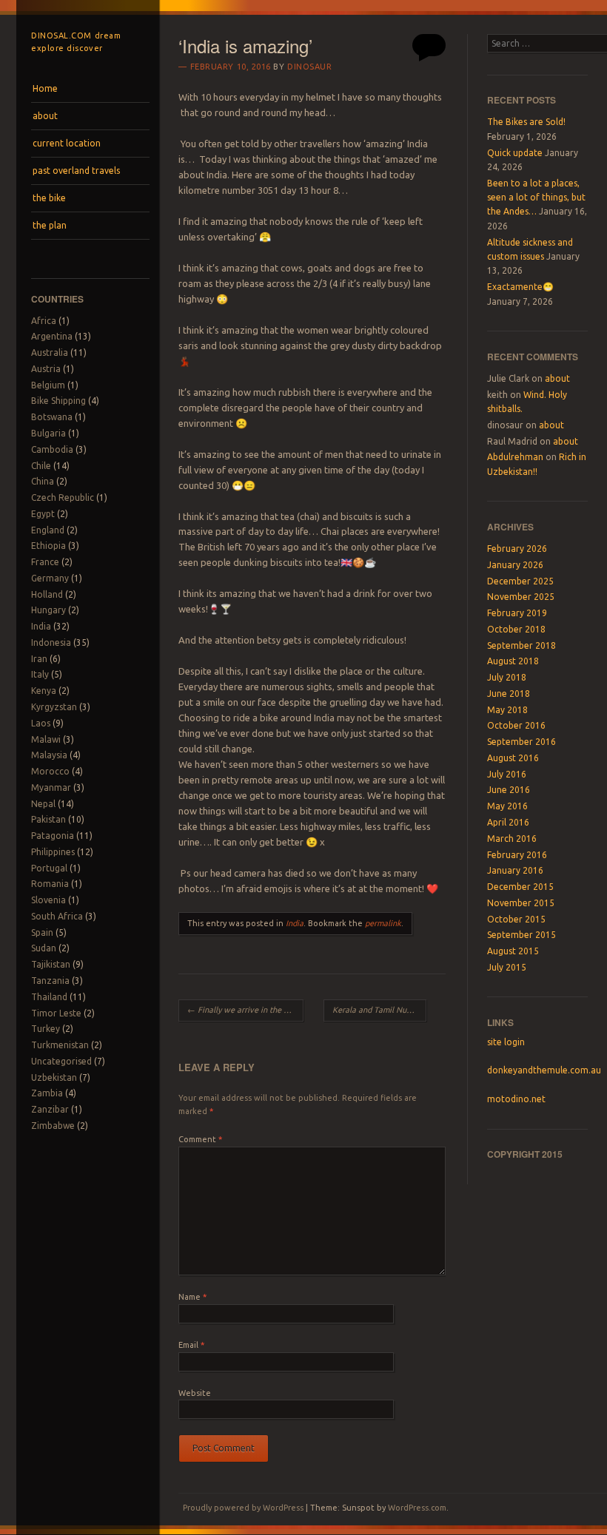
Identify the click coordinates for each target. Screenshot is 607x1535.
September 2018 (521, 645)
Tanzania (50, 980)
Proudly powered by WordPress (243, 1507)
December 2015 (520, 886)
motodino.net (516, 1099)
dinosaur (309, 66)
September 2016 (521, 741)
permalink (383, 923)
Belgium (48, 385)
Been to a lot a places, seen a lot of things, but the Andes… (536, 197)
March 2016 (512, 838)
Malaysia (49, 755)
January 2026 (515, 565)
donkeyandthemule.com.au (544, 1070)
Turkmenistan (60, 1045)
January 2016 (515, 870)
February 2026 (517, 548)
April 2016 (508, 822)
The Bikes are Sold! (526, 121)
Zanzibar (50, 1109)
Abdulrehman (515, 457)
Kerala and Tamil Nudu (379, 1009)
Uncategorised (61, 1061)
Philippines (53, 852)
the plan (50, 225)
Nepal (43, 804)
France (45, 562)
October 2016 (516, 725)
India (41, 626)
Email (191, 1344)
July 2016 (506, 774)
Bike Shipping (58, 400)
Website (194, 1393)
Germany (50, 578)
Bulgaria (48, 433)
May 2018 (507, 710)
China (42, 481)
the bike (49, 198)
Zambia (47, 1093)
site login (506, 1042)
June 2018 (508, 693)
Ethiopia (48, 545)
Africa (43, 320)
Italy (40, 674)
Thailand (49, 997)
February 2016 (517, 855)
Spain (42, 932)
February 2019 (517, 613)
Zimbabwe (53, 1125)
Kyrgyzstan (54, 707)
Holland (47, 594)
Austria (46, 369)
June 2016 (508, 790)
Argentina (52, 336)
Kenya (43, 690)
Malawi (46, 739)
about (45, 116)
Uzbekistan (54, 1077)
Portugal (49, 868)
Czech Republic (62, 497)
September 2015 (521, 934)
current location (67, 143)
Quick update (515, 153)
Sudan (43, 948)
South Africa (57, 916)
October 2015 (516, 919)
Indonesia (51, 642)
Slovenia (48, 900)
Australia (49, 352)
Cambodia (52, 449)
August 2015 (513, 951)
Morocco (50, 771)
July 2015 (506, 967)
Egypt (43, 514)
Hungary (48, 610)
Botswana (52, 417)
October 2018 (516, 629)
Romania (50, 883)
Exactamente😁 (520, 286)
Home (45, 88)
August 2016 (513, 758)
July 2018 (506, 677)
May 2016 (507, 806)
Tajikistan (50, 964)
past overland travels (76, 170)
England (47, 530)
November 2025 (520, 596)
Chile (41, 465)
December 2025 (520, 581)
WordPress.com (417, 1507)
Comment (200, 1139)
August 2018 (513, 661)
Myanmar (51, 787)
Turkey (45, 1028)
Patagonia (52, 835)
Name (192, 1296)
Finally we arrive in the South (245, 1009)
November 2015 (520, 903)
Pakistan (48, 819)
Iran (39, 659)
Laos (40, 723)
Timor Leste (56, 1013)
